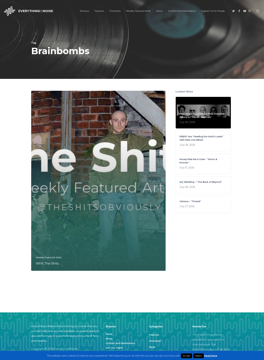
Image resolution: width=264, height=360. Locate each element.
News (152, 347)
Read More (210, 355)
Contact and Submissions (120, 343)
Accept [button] (186, 356)
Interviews (155, 341)
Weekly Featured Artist (49, 257)
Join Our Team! (114, 347)
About (109, 338)
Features (154, 334)
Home (109, 334)
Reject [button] (198, 356)
